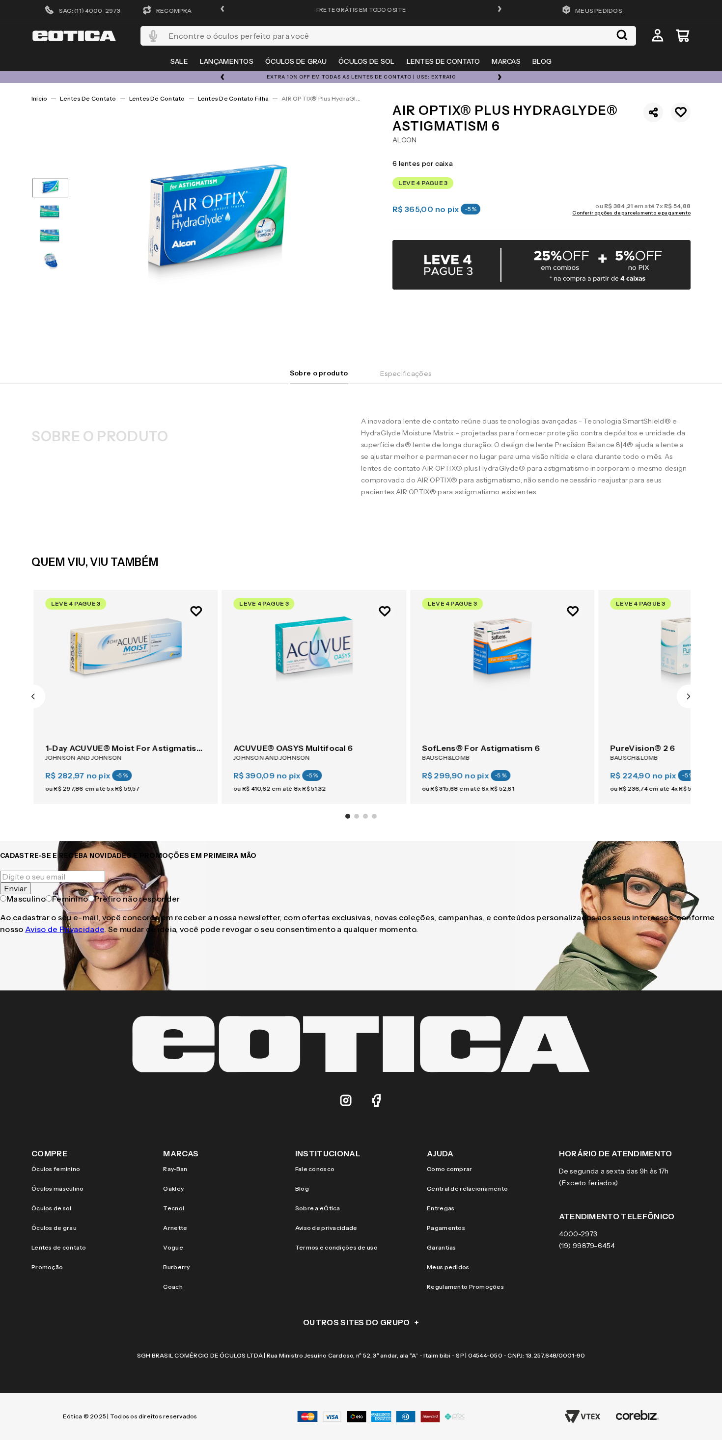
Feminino (70, 899)
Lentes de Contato (88, 98)
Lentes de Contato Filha (233, 98)
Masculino (26, 899)
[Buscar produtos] (622, 36)
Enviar (15, 888)
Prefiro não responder (137, 899)
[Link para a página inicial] (39, 99)
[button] (222, 9)
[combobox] (388, 36)
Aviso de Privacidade (64, 929)
